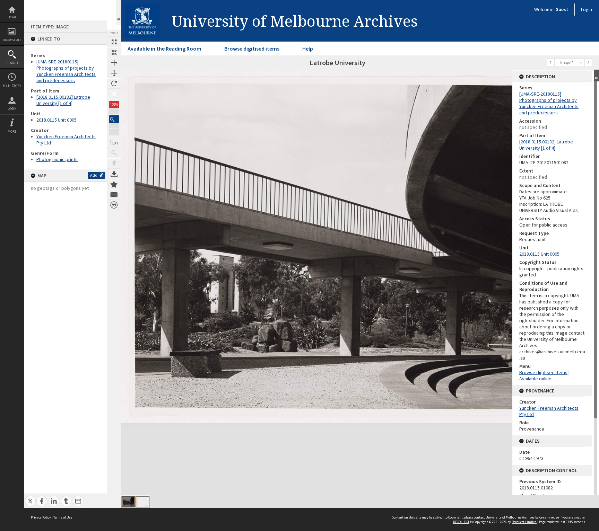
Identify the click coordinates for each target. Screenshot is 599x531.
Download (114, 174)
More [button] (12, 131)
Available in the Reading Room (164, 48)
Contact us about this (114, 194)
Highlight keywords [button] (114, 163)
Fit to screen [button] (114, 52)
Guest (561, 9)
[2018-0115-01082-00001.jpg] (128, 501)
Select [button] (581, 63)
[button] (114, 119)
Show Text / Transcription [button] (114, 143)
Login (12, 108)
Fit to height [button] (114, 73)
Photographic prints (57, 159)
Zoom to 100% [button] (114, 94)
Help (307, 48)
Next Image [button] (588, 63)
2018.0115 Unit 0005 (56, 120)
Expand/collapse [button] (596, 75)
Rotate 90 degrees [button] (114, 83)
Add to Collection (114, 184)
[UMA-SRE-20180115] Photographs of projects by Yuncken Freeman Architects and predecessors (66, 71)
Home (12, 17)
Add (93, 175)
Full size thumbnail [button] (114, 42)
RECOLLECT (461, 522)
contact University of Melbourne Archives (504, 517)
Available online (535, 378)
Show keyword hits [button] (114, 153)
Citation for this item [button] (114, 205)
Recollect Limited (524, 522)
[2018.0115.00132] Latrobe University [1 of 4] (63, 100)
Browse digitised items (251, 48)
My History (12, 85)
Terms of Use (62, 517)
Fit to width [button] (114, 62)
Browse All (12, 40)
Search (12, 63)
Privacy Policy (41, 517)
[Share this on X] (30, 497)
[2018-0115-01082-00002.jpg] (142, 501)
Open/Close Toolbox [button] (118, 12)
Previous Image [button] (550, 63)
